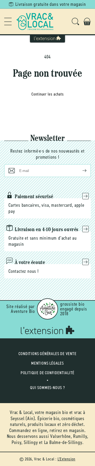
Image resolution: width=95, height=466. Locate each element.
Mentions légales (47, 363)
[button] (8, 21)
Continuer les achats (47, 94)
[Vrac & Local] (35, 21)
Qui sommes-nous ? (47, 387)
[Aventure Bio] (47, 309)
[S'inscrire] (80, 170)
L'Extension (66, 459)
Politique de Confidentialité (47, 373)
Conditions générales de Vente (47, 353)
